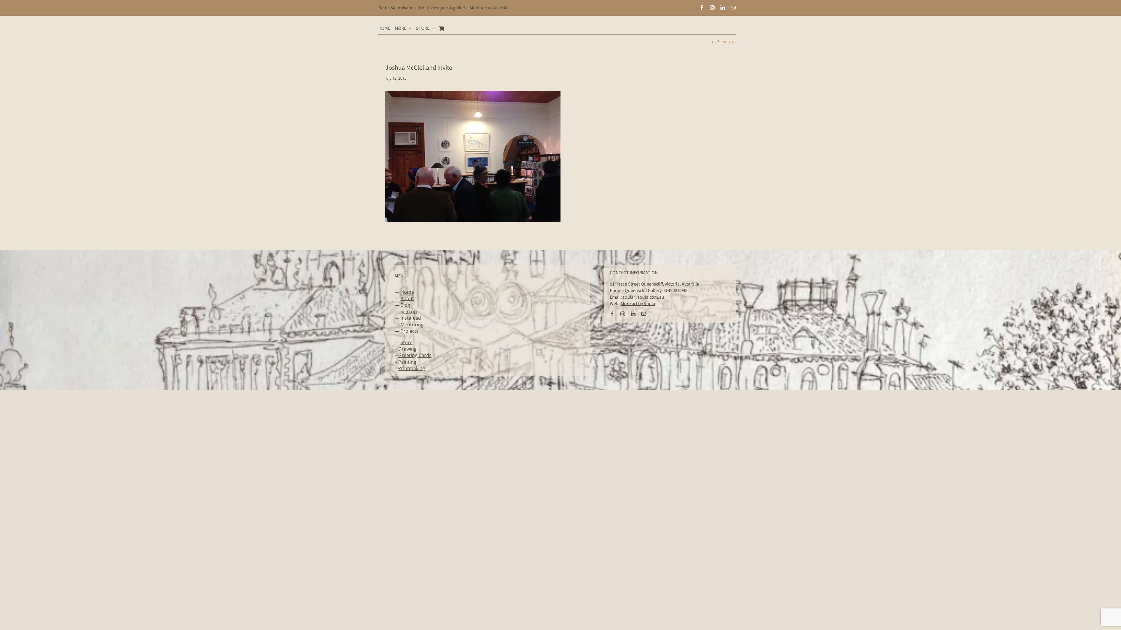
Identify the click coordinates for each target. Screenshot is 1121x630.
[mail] (733, 7)
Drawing (407, 349)
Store (406, 342)
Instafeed (411, 318)
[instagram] (712, 7)
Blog (405, 305)
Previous (726, 41)
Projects (410, 331)
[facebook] (701, 7)
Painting (407, 362)
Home (407, 292)
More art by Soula (638, 303)
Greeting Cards (414, 355)
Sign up (409, 311)
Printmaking (411, 368)
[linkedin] (722, 7)
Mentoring (412, 324)
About (407, 298)
